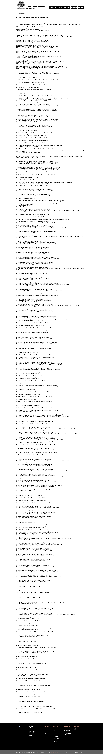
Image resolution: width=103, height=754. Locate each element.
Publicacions (66, 7)
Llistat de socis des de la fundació (57, 735)
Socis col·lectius (56, 740)
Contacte (80, 7)
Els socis (60, 7)
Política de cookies (82, 752)
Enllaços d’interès (66, 739)
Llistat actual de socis (57, 731)
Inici (17, 13)
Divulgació (74, 7)
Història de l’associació (45, 734)
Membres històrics (45, 731)
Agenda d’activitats (66, 744)
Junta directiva (57, 728)
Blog (66, 741)
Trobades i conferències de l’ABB (67, 730)
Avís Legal (67, 752)
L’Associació (53, 7)
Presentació (46, 728)
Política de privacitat (74, 752)
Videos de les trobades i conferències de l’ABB (67, 735)
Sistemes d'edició (55, 752)
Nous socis (56, 738)
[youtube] (75, 729)
